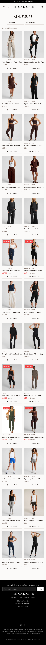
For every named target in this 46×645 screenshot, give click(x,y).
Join (40, 589)
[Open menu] (4, 7)
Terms (33, 597)
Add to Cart (13, 68)
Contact (13, 597)
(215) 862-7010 (23, 606)
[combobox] (15, 22)
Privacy (20, 597)
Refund (26, 597)
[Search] (8, 7)
